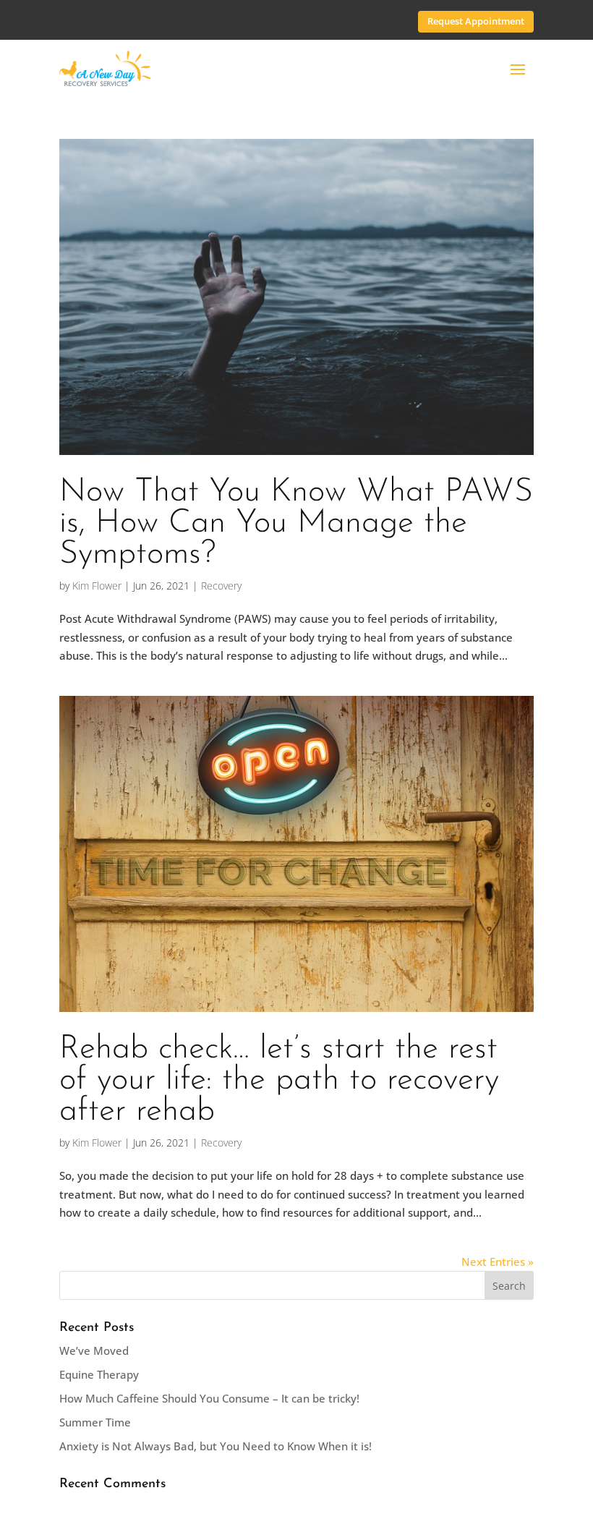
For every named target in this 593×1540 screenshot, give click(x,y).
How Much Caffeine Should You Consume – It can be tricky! (209, 1398)
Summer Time (95, 1422)
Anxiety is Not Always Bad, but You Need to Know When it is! (215, 1446)
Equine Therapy (99, 1374)
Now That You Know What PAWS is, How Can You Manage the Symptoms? (296, 523)
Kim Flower (96, 585)
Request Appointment (475, 20)
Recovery (221, 585)
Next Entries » (497, 1261)
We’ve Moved (94, 1350)
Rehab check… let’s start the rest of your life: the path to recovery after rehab (279, 1080)
